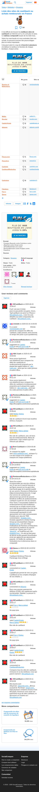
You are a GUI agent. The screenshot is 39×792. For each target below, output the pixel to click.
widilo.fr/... (33, 116)
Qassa (4, 194)
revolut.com (33, 119)
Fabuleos (5, 189)
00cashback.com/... (16, 315)
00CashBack (18, 304)
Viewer (5, 263)
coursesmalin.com (16, 329)
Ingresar (29, 2)
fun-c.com (33, 191)
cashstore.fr (33, 180)
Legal (23, 762)
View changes (7, 286)
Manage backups (26, 286)
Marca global (23, 431)
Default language (27, 258)
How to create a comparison (10, 760)
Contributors (7, 270)
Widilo (4, 116)
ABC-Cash (17, 354)
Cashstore (5, 180)
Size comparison (7, 770)
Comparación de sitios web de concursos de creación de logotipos (11, 713)
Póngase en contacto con (29, 765)
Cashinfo (5, 167)
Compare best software (9, 762)
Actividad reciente (7, 777)
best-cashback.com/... (21, 453)
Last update (7, 265)
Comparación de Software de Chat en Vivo (11, 731)
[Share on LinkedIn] (33, 203)
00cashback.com (28, 674)
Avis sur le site (23, 346)
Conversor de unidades (9, 767)
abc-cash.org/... (22, 388)
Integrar (18, 203)
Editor (23, 263)
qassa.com (33, 194)
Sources (6, 253)
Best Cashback (19, 447)
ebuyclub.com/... (23, 686)
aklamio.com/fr (34, 127)
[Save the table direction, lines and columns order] (3, 79)
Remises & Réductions (6, 85)
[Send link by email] (24, 203)
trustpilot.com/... (15, 533)
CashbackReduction (9, 169)
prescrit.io (33, 160)
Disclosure (24, 760)
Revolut (4, 119)
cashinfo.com (34, 166)
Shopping (19, 7)
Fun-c (4, 192)
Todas (4, 7)
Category (6, 258)
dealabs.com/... (26, 518)
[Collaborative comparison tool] (7, 2)
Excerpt (5, 241)
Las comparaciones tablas (10, 765)
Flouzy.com (6, 157)
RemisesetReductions (21, 340)
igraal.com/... (30, 688)
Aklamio (4, 127)
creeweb (16, 324)
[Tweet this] (30, 203)
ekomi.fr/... (13, 531)
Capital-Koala (6, 123)
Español (35, 2)
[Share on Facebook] (27, 203)
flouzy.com (33, 156)
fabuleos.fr (33, 189)
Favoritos (16, 27)
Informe (8, 203)
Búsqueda (15, 2)
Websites (11, 7)
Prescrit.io (5, 161)
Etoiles (21, 414)
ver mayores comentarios (10, 702)
